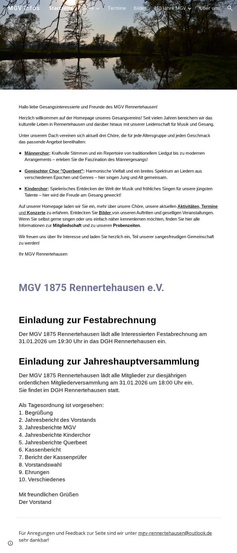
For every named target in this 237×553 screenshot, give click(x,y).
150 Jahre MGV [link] (170, 8)
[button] (230, 8)
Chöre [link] (87, 8)
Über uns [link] (209, 8)
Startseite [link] (61, 8)
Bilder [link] (140, 8)
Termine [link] (117, 8)
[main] (118, 180)
